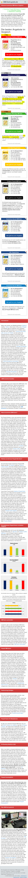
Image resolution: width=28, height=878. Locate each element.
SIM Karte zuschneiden (19, 644)
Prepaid (15, 678)
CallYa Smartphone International (11, 361)
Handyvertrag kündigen (17, 713)
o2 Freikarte (11, 465)
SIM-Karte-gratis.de (10, 2)
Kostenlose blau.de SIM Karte (14, 285)
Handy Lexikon (16, 448)
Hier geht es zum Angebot (14, 54)
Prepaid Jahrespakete (11, 371)
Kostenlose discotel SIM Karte (14, 219)
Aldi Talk (15, 531)
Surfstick (21, 445)
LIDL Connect (4, 333)
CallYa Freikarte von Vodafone (10, 725)
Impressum (23, 876)
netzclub (18, 331)
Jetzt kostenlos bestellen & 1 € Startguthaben (13, 102)
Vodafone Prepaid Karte (19, 491)
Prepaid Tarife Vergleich (11, 510)
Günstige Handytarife (21, 346)
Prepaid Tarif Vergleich (10, 857)
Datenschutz (16, 877)
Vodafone (24, 325)
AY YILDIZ (10, 333)
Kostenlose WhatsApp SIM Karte (14, 113)
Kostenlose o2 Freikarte (14, 75)
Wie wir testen (23, 877)
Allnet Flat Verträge (17, 429)
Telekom (7, 327)
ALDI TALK (23, 331)
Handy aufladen (8, 521)
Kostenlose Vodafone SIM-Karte (14, 37)
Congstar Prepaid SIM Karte (14, 181)
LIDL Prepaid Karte (14, 252)
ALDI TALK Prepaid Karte (14, 148)
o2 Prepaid (23, 327)
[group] (25, 2)
